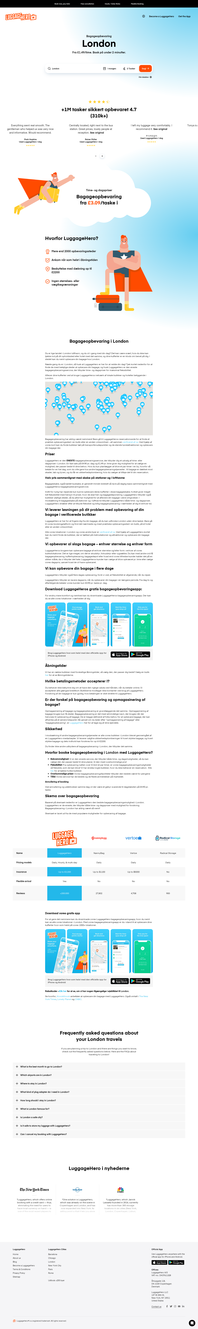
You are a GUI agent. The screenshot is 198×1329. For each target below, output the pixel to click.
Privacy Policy (19, 1273)
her (46, 674)
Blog (15, 1261)
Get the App (184, 16)
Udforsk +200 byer (56, 1280)
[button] (192, 1323)
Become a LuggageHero (161, 16)
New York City (54, 1265)
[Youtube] (179, 1306)
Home (15, 1254)
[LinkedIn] (183, 1306)
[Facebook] (167, 1306)
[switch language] (143, 16)
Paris (50, 1269)
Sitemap (16, 1276)
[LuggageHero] (20, 19)
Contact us (156, 1306)
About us (17, 1258)
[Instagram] (175, 1306)
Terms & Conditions (21, 1269)
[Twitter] (171, 1306)
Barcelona (52, 1254)
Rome (50, 1273)
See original (97, 132)
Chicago (52, 1258)
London (51, 1261)
